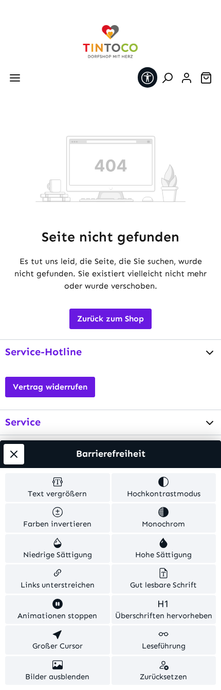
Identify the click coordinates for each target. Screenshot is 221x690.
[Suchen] (167, 78)
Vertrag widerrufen (50, 387)
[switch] (57, 487)
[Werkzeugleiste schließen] (14, 454)
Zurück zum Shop (110, 318)
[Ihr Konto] (186, 78)
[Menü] (15, 78)
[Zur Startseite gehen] (110, 42)
